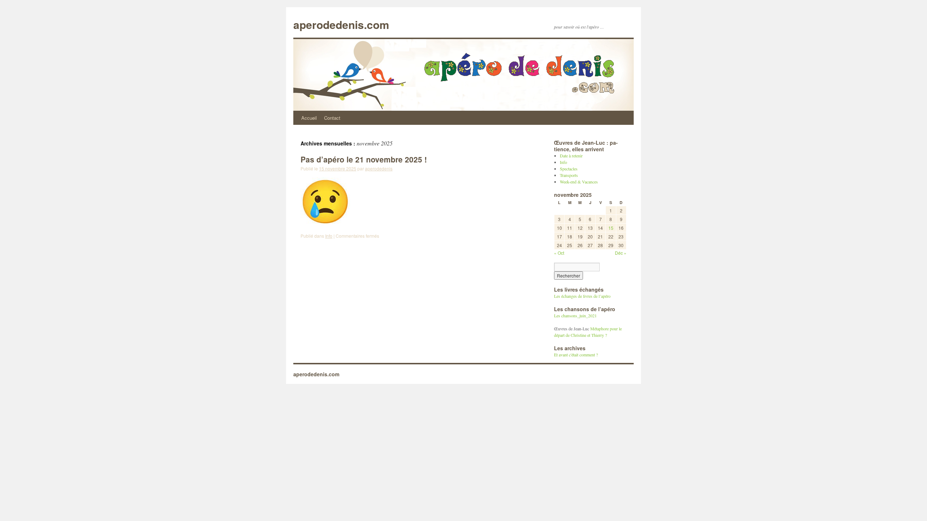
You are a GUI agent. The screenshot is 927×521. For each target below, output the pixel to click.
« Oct (559, 253)
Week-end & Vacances (579, 182)
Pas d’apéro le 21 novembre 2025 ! (364, 159)
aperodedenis (379, 168)
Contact (332, 117)
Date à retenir (571, 155)
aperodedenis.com (341, 24)
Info (328, 236)
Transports (569, 175)
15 (610, 228)
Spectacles (569, 168)
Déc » (620, 253)
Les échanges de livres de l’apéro (582, 296)
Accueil (309, 117)
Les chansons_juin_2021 (575, 315)
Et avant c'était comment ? (576, 354)
